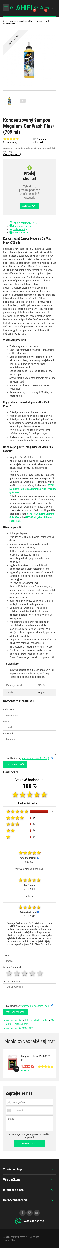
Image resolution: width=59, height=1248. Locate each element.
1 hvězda (9, 973)
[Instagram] (29, 1213)
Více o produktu (11, 154)
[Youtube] (37, 1213)
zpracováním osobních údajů (34, 758)
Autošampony (9, 23)
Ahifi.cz (36, 1237)
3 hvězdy (25, 973)
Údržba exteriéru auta (36, 1020)
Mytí (47, 21)
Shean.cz (15, 1240)
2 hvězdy (17, 973)
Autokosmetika (25, 21)
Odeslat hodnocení (15, 1012)
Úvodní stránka (9, 21)
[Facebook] (22, 1213)
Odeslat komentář (15, 764)
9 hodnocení (10, 142)
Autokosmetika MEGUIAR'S (19, 1028)
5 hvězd (40, 973)
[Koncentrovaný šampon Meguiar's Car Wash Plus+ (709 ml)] (29, 60)
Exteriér (39, 21)
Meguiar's (42, 692)
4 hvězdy (32, 973)
